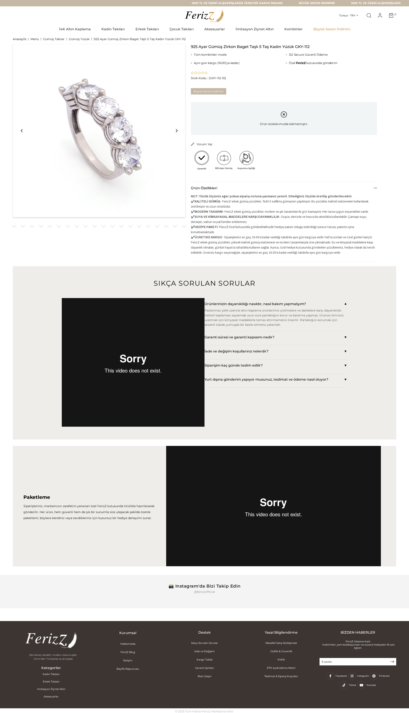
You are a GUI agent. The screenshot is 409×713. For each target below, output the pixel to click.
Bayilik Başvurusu (128, 668)
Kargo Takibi (205, 659)
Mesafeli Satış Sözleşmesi (281, 643)
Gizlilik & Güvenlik (281, 651)
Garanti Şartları (204, 667)
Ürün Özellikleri (204, 188)
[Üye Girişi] (380, 15)
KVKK (281, 659)
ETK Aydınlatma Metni (281, 667)
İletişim (127, 660)
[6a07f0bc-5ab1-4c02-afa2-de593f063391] (51, 640)
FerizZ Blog (128, 652)
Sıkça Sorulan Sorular (204, 643)
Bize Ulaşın (205, 676)
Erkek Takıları (51, 681)
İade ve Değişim (204, 651)
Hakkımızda (127, 643)
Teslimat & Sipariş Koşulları (281, 676)
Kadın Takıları (51, 674)
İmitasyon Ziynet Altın (51, 689)
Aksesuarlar (51, 696)
